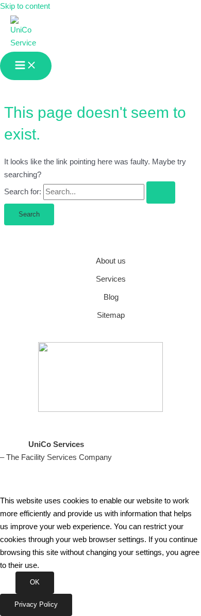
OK (35, 582)
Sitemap (111, 315)
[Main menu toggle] (26, 66)
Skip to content (25, 6)
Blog (111, 297)
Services (111, 279)
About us (111, 261)
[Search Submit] (160, 192)
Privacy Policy (36, 604)
